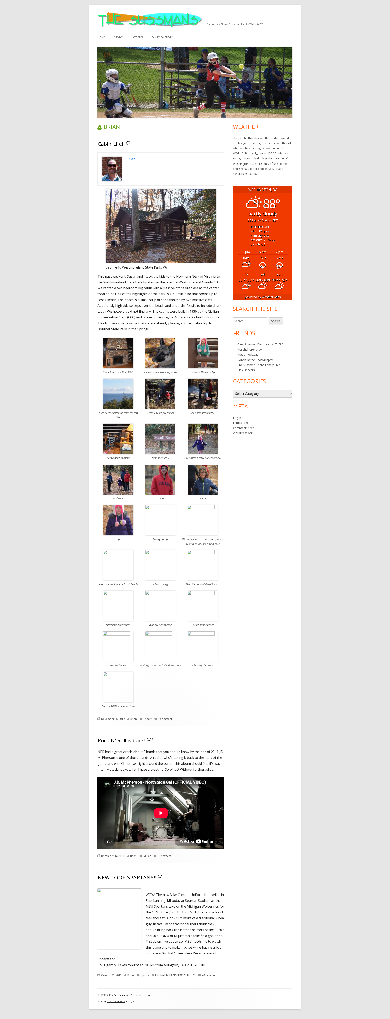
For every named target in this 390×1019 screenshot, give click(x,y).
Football (160, 975)
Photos (119, 37)
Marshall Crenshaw (249, 349)
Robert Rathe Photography (255, 360)
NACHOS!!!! (179, 975)
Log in (237, 418)
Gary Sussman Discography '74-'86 (260, 344)
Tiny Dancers (246, 370)
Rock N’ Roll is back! (121, 740)
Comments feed (243, 428)
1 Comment (165, 719)
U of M (191, 975)
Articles (137, 37)
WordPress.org (242, 433)
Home (101, 37)
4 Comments (209, 975)
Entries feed (241, 423)
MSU (169, 975)
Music (147, 856)
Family (148, 719)
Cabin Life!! (111, 143)
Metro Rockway (247, 354)
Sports (145, 975)
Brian (133, 719)
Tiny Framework (116, 1001)
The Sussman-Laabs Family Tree (259, 365)
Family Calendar (162, 37)
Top (380, 1009)
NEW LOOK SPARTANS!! (127, 877)
